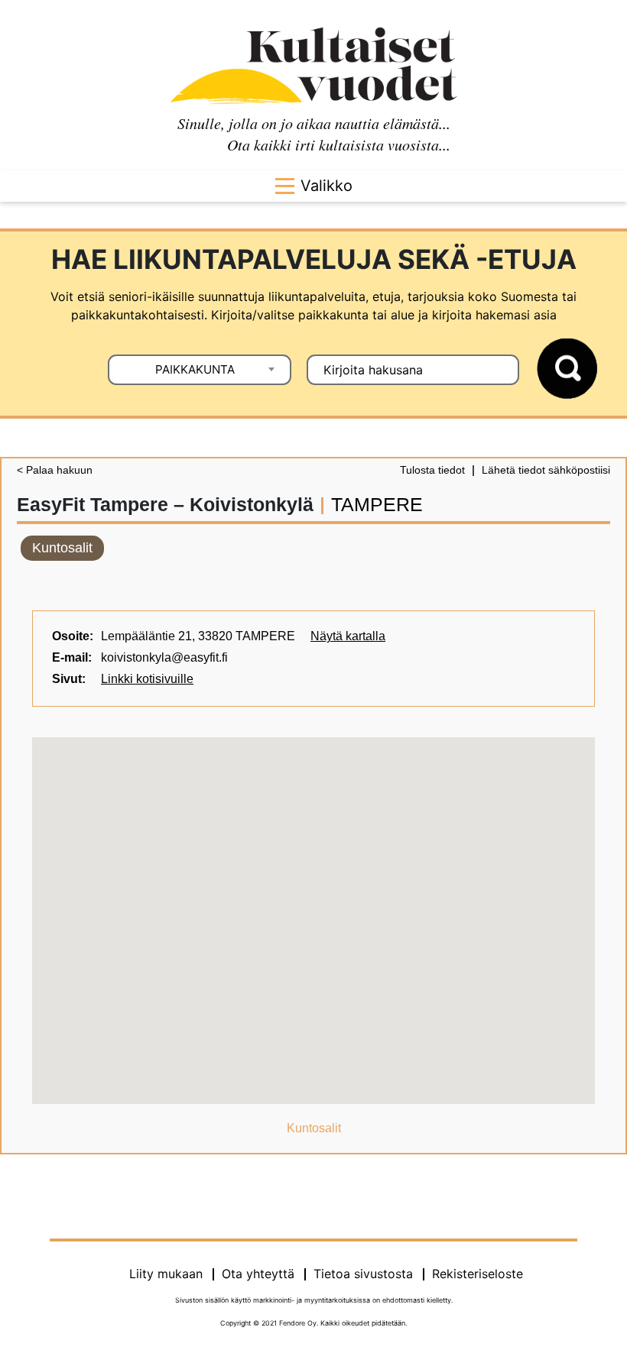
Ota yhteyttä (258, 1273)
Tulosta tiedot (432, 470)
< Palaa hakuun (55, 470)
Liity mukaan (166, 1273)
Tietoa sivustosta (363, 1273)
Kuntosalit (62, 547)
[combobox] (199, 370)
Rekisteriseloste (477, 1273)
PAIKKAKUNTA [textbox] (195, 369)
